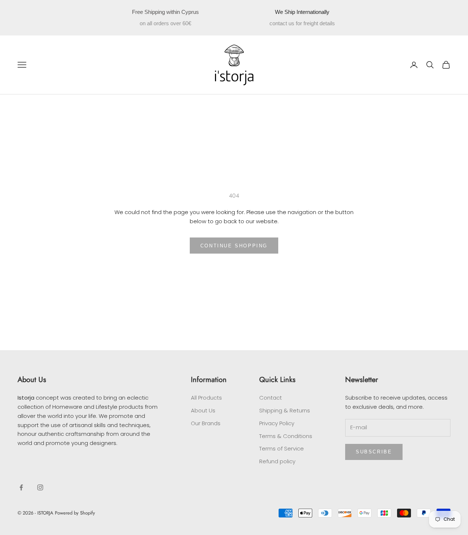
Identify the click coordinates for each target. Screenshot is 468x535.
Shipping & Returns (284, 410)
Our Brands (205, 423)
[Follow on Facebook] (21, 487)
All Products (206, 397)
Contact (270, 397)
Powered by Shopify (75, 512)
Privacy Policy (276, 423)
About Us (203, 410)
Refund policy (277, 461)
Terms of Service (281, 448)
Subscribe (374, 451)
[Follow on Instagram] (40, 487)
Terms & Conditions (285, 436)
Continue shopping (234, 245)
